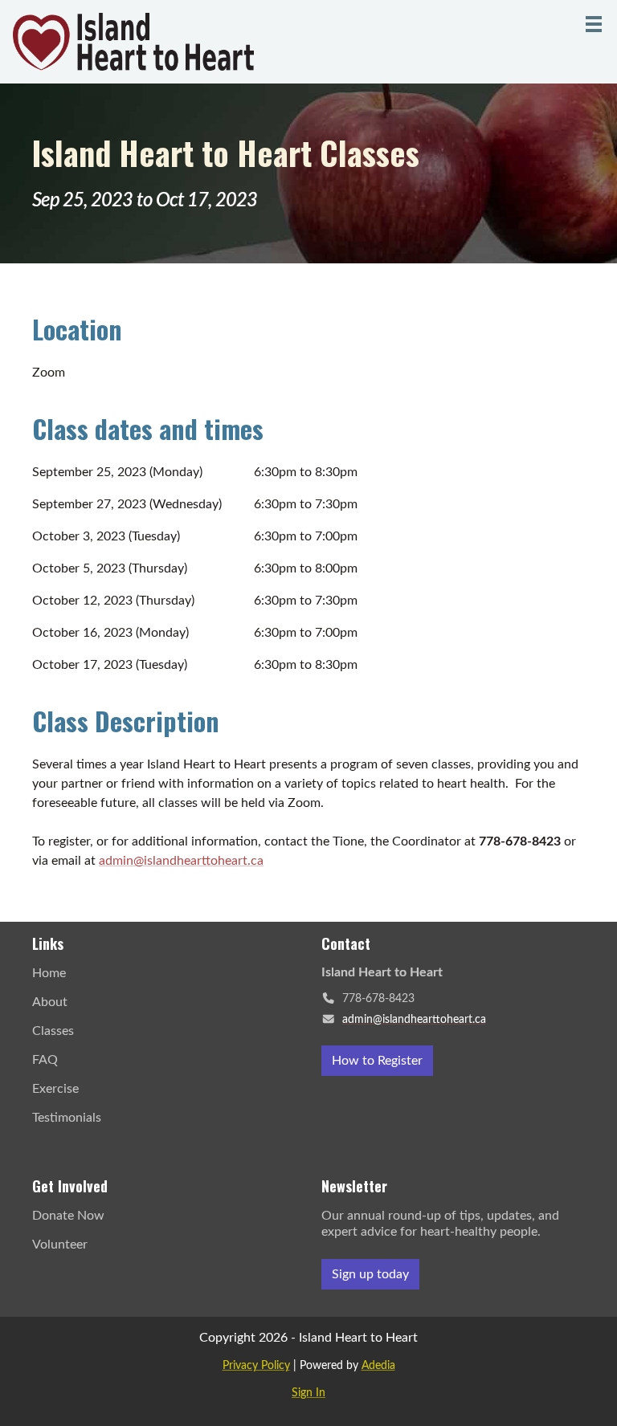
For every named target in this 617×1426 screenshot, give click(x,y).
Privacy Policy (256, 1365)
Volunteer (60, 1244)
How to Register (377, 1060)
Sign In (308, 1393)
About (49, 1002)
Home (49, 973)
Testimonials (66, 1117)
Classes (53, 1031)
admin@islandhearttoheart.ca (181, 860)
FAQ (45, 1059)
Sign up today (370, 1274)
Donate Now (68, 1215)
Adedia (378, 1365)
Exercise (55, 1088)
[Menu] (593, 24)
